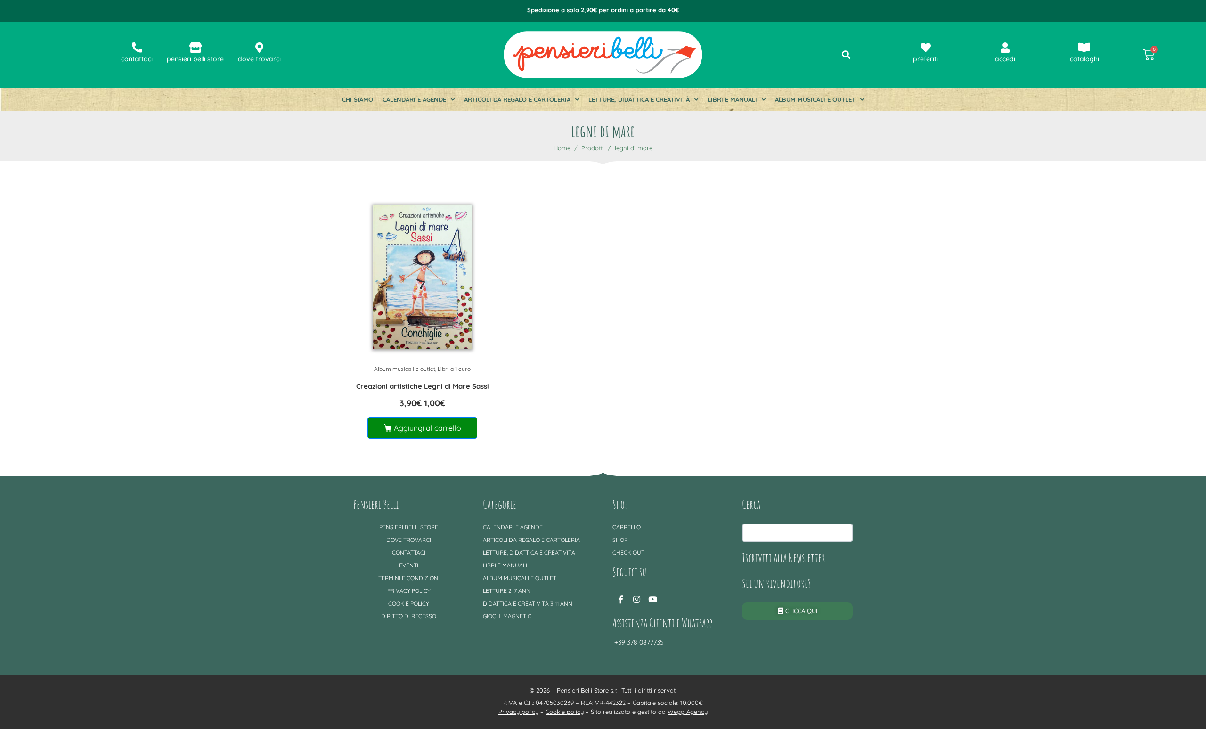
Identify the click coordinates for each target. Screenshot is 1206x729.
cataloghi (1084, 59)
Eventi (408, 565)
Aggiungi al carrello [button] (427, 428)
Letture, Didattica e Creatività (639, 99)
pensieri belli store (195, 59)
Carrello (626, 527)
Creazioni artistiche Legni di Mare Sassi (422, 386)
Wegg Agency (688, 711)
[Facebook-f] (620, 599)
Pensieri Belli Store (408, 527)
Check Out (628, 552)
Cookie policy (408, 603)
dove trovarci (259, 59)
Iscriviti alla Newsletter (783, 557)
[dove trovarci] (259, 47)
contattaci (137, 59)
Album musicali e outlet (815, 99)
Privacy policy (409, 590)
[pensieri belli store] (195, 47)
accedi (1005, 59)
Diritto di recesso (408, 616)
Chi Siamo (357, 99)
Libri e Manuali (732, 99)
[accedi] (1005, 47)
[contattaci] (137, 47)
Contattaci (408, 552)
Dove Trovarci (408, 539)
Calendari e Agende (414, 99)
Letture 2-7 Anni (507, 590)
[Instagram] (636, 599)
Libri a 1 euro (454, 368)
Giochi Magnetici (508, 616)
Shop (619, 539)
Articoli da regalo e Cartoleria (517, 99)
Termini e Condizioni (409, 578)
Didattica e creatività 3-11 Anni (528, 603)
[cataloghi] (1084, 47)
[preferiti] (926, 47)
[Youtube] (652, 599)
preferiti (925, 59)
